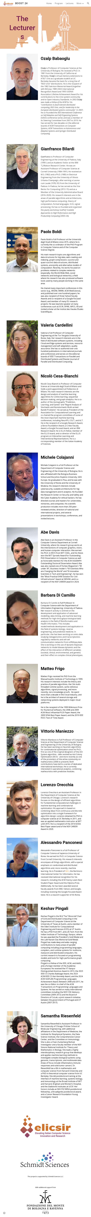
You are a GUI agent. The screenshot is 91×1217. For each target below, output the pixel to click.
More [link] (79, 3)
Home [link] (49, 3)
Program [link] (59, 3)
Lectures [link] (69, 3)
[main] (22, 28)
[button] (88, 3)
